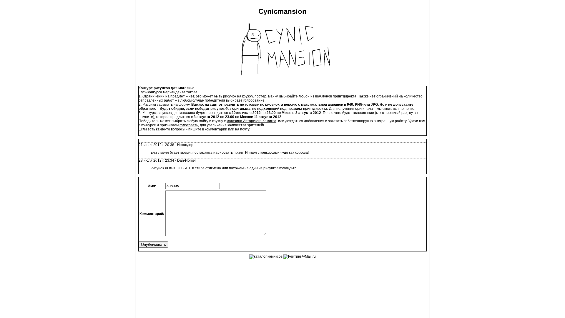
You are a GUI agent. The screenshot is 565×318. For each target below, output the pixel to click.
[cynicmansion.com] (283, 81)
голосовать (189, 125)
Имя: (152, 186)
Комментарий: (151, 214)
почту (244, 129)
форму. (184, 104)
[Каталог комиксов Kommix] (265, 256)
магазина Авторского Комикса (251, 121)
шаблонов (323, 96)
